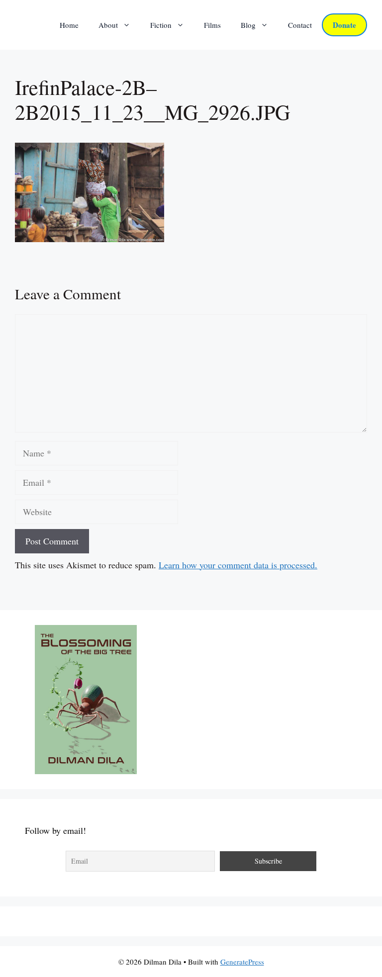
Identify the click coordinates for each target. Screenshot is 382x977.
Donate (344, 24)
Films (212, 25)
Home (69, 25)
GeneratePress (242, 962)
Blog (248, 25)
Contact (300, 25)
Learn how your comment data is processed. (238, 565)
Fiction (161, 25)
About (108, 25)
